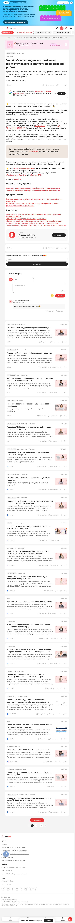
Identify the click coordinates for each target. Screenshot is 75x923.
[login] (71, 28)
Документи (63, 920)
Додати (61, 93)
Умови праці (21, 573)
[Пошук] (57, 28)
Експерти (4, 844)
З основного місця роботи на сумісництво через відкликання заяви (32, 223)
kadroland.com (13, 905)
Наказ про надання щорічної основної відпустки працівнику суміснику (33, 188)
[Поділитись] (61, 85)
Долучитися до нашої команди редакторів (14, 850)
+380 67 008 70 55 (6, 870)
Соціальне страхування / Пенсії (16, 769)
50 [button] (41, 825)
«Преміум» (22, 175)
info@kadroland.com (7, 881)
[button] (45, 825)
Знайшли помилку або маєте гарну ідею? (14, 860)
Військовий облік (22, 350)
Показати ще (38, 820)
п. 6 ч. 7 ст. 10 (40, 126)
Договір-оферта (5, 897)
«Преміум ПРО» (36, 175)
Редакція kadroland (18, 80)
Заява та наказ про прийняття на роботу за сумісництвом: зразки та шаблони (36, 225)
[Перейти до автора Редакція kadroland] (12, 235)
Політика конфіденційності (9, 899)
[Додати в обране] (65, 342)
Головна (10, 920)
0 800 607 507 (13, 867)
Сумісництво (10, 56)
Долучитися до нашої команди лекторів (13, 847)
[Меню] (3, 28)
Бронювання (21, 400)
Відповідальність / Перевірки (26, 423)
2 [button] (35, 825)
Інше (8, 598)
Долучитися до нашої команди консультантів (15, 854)
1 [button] (32, 825)
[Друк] (43, 85)
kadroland (17, 179)
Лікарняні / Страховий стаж (15, 671)
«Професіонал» (12, 175)
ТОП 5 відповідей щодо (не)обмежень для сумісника (26, 219)
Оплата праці (21, 324)
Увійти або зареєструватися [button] (55, 44)
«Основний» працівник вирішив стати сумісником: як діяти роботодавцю (34, 221)
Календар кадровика (19, 523)
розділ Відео (33, 151)
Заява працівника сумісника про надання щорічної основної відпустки (33, 190)
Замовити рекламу (63, 3)
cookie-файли (37, 920)
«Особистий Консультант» (24, 168)
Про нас (3, 841)
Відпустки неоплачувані (20, 696)
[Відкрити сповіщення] (66, 28)
